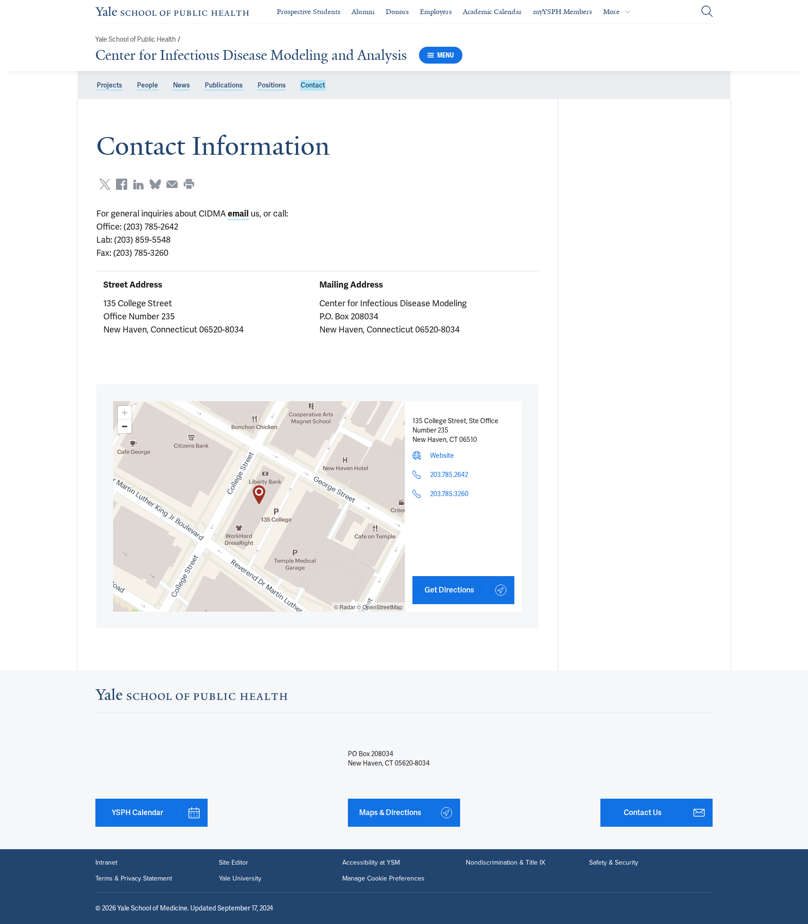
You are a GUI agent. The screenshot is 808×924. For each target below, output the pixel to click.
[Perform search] (707, 12)
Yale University (240, 878)
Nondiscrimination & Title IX (505, 863)
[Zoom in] (124, 412)
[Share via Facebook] (121, 184)
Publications (224, 85)
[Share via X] (104, 184)
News (181, 85)
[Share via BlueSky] (155, 184)
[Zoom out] (124, 426)
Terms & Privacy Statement (133, 878)
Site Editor (233, 863)
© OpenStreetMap (380, 607)
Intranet (106, 863)
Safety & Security (613, 863)
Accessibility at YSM (371, 863)
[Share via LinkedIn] (138, 184)
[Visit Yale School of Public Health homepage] (191, 697)
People (147, 85)
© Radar (344, 607)
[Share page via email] (172, 184)
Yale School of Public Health (135, 39)
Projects (109, 85)
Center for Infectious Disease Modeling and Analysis (251, 55)
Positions (272, 85)
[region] (259, 506)
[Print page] (189, 184)
